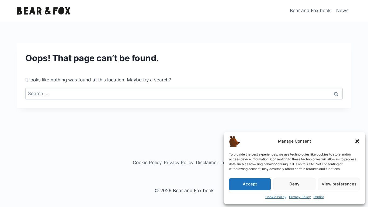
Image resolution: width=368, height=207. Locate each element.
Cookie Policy (275, 197)
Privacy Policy (300, 197)
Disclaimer (207, 162)
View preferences (339, 184)
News (342, 10)
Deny (294, 184)
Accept (250, 184)
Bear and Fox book (310, 10)
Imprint (319, 197)
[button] (357, 141)
